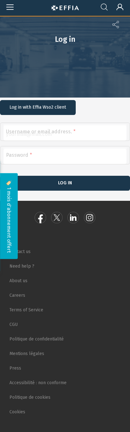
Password (17, 155)
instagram (89, 217)
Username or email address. (39, 132)
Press (15, 368)
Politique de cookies (29, 397)
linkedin (73, 217)
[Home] (65, 7)
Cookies (17, 412)
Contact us (20, 251)
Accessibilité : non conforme (38, 382)
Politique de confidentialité (36, 339)
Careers (17, 295)
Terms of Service (26, 310)
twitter (56, 217)
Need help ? (21, 266)
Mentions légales (26, 353)
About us (18, 280)
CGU (13, 324)
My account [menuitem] (117, 6)
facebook (40, 217)
